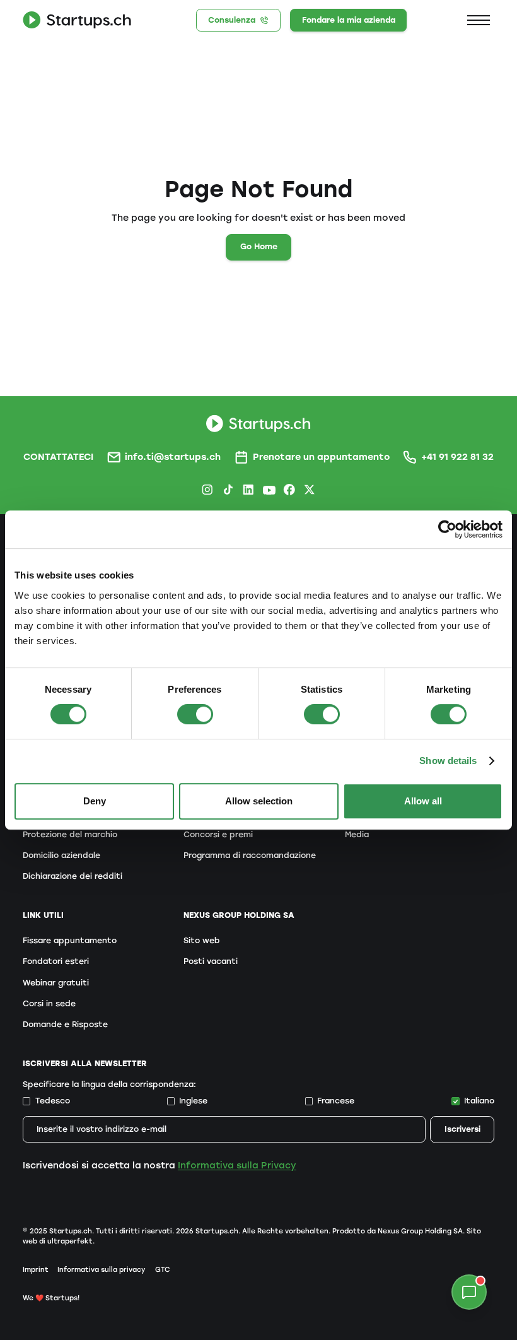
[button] (478, 20)
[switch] (195, 714)
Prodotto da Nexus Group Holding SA (397, 1231)
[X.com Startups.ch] (310, 490)
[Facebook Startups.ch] (289, 490)
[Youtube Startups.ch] (269, 490)
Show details (448, 760)
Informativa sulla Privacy (237, 1165)
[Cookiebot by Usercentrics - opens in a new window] (447, 529)
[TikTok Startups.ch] (228, 490)
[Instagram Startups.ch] (207, 490)
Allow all (423, 801)
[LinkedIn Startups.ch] (248, 490)
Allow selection (259, 801)
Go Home (258, 246)
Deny (94, 801)
